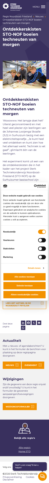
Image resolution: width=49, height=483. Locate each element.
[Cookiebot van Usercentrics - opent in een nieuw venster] (34, 186)
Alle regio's (24, 447)
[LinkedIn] (23, 323)
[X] (34, 323)
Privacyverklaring (12, 477)
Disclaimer (8, 479)
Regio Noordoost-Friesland (17, 16)
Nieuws (39, 16)
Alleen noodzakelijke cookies (24, 294)
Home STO (24, 451)
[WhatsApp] (23, 328)
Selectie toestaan (24, 285)
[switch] (42, 240)
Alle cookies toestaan (24, 277)
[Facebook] (28, 323)
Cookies (30, 477)
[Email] (39, 323)
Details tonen (34, 268)
